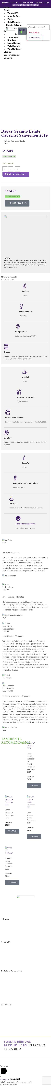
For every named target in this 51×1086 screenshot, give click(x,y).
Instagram (4, 1013)
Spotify (3, 1018)
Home (6, 7)
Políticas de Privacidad (8, 976)
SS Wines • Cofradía (7, 1007)
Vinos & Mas (5, 922)
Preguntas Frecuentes (8, 982)
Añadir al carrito (14, 174)
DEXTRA (27, 1062)
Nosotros (4, 945)
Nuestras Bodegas (7, 948)
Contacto (4, 984)
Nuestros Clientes (7, 950)
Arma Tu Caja (5, 925)
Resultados (34, 32)
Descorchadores (6, 953)
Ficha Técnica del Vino (25, 524)
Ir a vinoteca (34, 37)
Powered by (5, 1079)
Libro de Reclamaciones (9, 979)
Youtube (4, 1015)
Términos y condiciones (9, 974)
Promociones (5, 927)
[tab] (25, 277)
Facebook (4, 1010)
